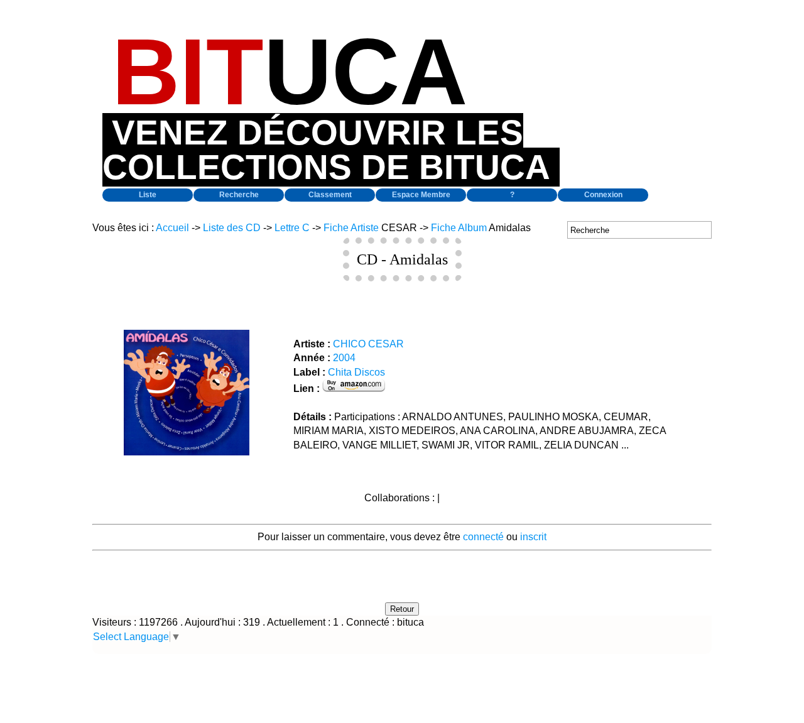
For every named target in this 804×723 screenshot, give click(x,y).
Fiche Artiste (351, 227)
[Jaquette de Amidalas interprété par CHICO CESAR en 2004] (186, 452)
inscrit (533, 536)
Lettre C (292, 227)
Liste (147, 194)
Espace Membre (421, 194)
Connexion (603, 194)
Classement (330, 194)
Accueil (172, 227)
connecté (483, 536)
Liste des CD (232, 227)
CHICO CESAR (368, 344)
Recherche (239, 194)
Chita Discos (356, 372)
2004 (344, 357)
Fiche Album (459, 227)
